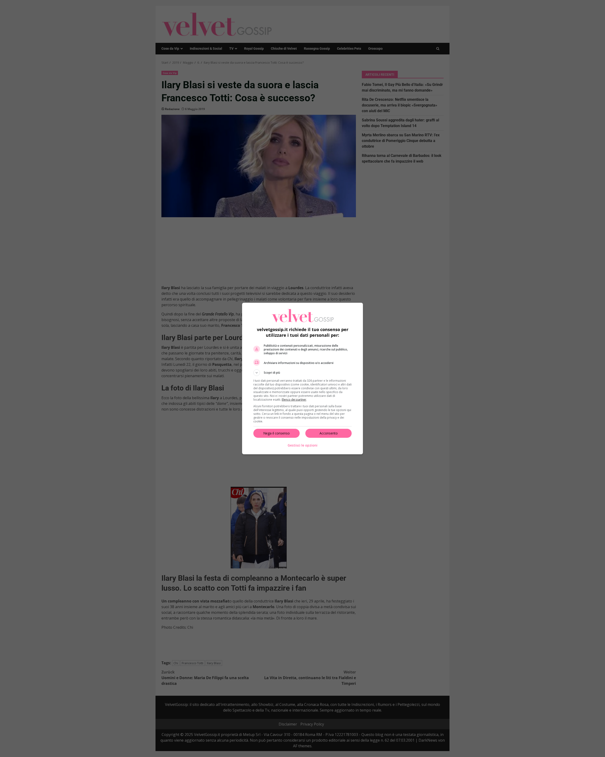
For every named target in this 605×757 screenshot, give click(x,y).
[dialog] (302, 378)
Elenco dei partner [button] (294, 400)
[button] (302, 372)
